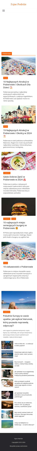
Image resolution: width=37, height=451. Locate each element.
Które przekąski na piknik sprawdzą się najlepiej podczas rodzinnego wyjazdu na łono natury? (24, 384)
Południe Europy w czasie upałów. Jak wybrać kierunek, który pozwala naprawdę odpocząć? (18, 320)
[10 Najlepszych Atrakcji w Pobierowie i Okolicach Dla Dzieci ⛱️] (18, 66)
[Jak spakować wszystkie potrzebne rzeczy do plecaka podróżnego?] (7, 395)
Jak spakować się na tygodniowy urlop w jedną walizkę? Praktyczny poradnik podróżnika (24, 373)
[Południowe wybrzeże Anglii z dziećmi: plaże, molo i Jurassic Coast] (7, 354)
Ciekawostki (7, 173)
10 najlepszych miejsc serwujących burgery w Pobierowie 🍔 (15, 225)
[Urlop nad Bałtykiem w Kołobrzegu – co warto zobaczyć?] (7, 424)
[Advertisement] (18, 32)
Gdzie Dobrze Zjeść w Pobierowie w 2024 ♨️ (14, 178)
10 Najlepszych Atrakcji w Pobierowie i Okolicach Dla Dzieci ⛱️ (16, 84)
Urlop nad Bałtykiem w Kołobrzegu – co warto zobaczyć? (24, 424)
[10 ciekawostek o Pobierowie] (18, 251)
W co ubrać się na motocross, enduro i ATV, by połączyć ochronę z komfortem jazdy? (23, 404)
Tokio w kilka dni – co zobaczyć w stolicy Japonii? (24, 344)
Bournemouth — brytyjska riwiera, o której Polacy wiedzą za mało (24, 364)
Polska (5, 78)
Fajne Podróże (18, 4)
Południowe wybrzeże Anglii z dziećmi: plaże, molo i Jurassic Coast (24, 354)
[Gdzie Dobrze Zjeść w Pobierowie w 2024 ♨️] (18, 161)
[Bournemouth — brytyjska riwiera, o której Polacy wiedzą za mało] (7, 364)
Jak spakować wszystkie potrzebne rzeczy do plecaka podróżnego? (23, 395)
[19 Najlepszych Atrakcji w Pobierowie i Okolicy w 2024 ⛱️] (18, 114)
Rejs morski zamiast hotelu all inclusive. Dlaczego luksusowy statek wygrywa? (24, 414)
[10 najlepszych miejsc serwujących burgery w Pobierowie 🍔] (18, 207)
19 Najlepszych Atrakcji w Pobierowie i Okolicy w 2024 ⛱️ (17, 133)
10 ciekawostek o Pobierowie (18, 266)
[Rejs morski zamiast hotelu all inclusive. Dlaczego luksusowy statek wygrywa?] (7, 414)
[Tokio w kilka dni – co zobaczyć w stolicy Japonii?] (7, 345)
